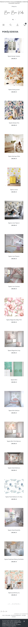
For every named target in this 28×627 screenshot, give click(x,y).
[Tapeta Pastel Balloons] (14, 458)
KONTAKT (14, 616)
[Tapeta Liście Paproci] (14, 210)
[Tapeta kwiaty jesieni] (14, 76)
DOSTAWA (24, 615)
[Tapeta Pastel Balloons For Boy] (14, 486)
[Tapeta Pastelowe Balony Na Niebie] (14, 548)
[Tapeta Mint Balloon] (14, 399)
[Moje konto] (17, 25)
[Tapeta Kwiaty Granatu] (14, 45)
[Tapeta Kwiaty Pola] (14, 110)
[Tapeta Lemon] (14, 176)
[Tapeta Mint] (14, 369)
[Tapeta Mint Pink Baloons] (14, 430)
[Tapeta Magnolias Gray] (14, 339)
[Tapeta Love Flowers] (14, 243)
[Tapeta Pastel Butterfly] (14, 517)
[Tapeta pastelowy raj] (14, 580)
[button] (3, 25)
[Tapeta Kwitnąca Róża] (14, 143)
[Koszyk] (24, 25)
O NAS (3, 615)
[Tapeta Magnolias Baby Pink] (14, 307)
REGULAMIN (7, 615)
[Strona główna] (14, 12)
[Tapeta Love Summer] (14, 275)
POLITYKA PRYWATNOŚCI (16, 615)
